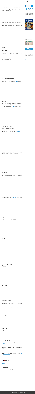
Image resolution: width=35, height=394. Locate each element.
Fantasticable (4, 102)
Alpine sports (16, 81)
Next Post (21, 363)
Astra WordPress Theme (22, 392)
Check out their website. (17, 131)
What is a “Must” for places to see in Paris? (5, 370)
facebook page (19, 307)
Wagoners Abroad (30, 1)
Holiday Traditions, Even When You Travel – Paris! (11, 370)
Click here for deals (11, 351)
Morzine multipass (18, 52)
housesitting (13, 106)
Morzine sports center (12, 174)
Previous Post (3, 363)
